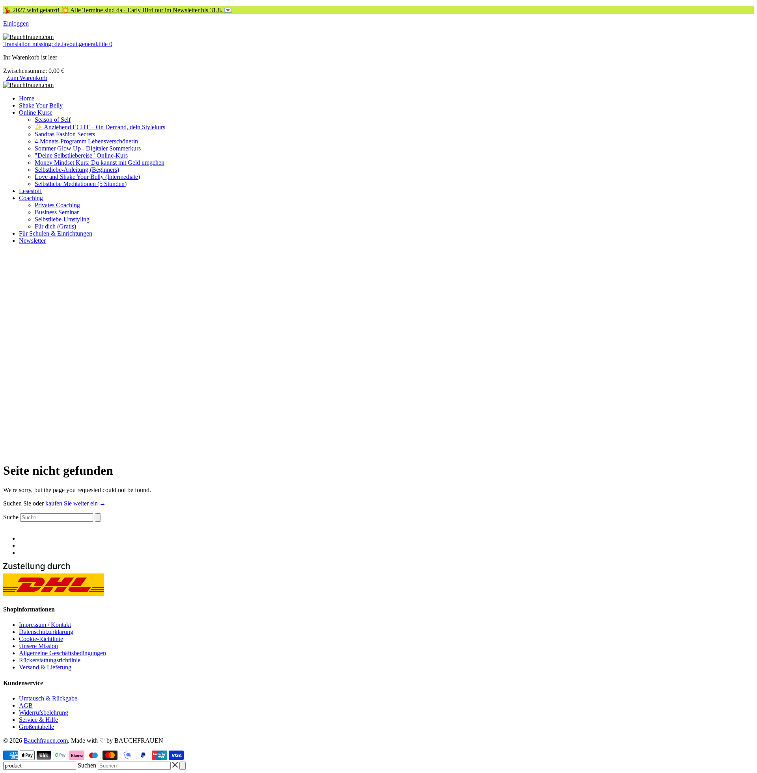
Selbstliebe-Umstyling (62, 219)
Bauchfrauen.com (46, 740)
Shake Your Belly (41, 105)
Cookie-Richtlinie (41, 638)
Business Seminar (57, 212)
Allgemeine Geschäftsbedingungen (62, 653)
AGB (26, 705)
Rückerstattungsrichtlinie (49, 660)
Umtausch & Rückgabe (48, 698)
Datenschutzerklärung (46, 631)
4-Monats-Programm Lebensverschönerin (86, 141)
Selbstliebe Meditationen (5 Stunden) (81, 183)
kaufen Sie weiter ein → (75, 503)
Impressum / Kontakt (45, 624)
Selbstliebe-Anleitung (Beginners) (77, 169)
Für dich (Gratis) (55, 226)
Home (26, 98)
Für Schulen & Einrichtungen (55, 233)
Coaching (31, 198)
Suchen (87, 765)
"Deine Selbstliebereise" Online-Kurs (81, 155)
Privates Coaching (57, 205)
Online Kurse (35, 112)
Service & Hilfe (38, 719)
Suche (11, 517)
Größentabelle (36, 726)
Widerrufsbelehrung (43, 712)
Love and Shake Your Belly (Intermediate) (87, 176)
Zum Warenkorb (26, 77)
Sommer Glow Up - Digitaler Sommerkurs (88, 148)
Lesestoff (30, 191)
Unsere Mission (38, 646)
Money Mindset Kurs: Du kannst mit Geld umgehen (99, 162)
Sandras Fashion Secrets (65, 134)
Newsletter (32, 240)
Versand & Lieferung (45, 667)
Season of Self (53, 119)
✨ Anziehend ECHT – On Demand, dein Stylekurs (100, 127)
